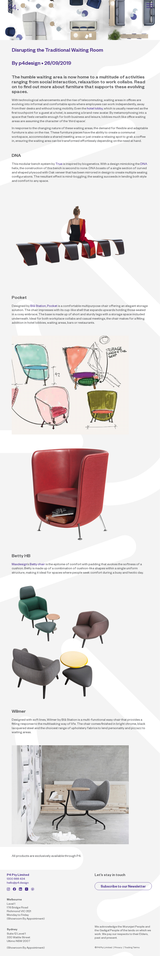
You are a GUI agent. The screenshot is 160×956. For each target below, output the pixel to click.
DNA (143, 164)
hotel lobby (95, 109)
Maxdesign (19, 565)
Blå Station (38, 306)
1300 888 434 (16, 879)
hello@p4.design (18, 883)
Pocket (52, 306)
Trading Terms (132, 948)
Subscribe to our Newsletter (123, 887)
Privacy (118, 948)
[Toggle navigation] (149, 5)
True (58, 164)
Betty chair (37, 565)
